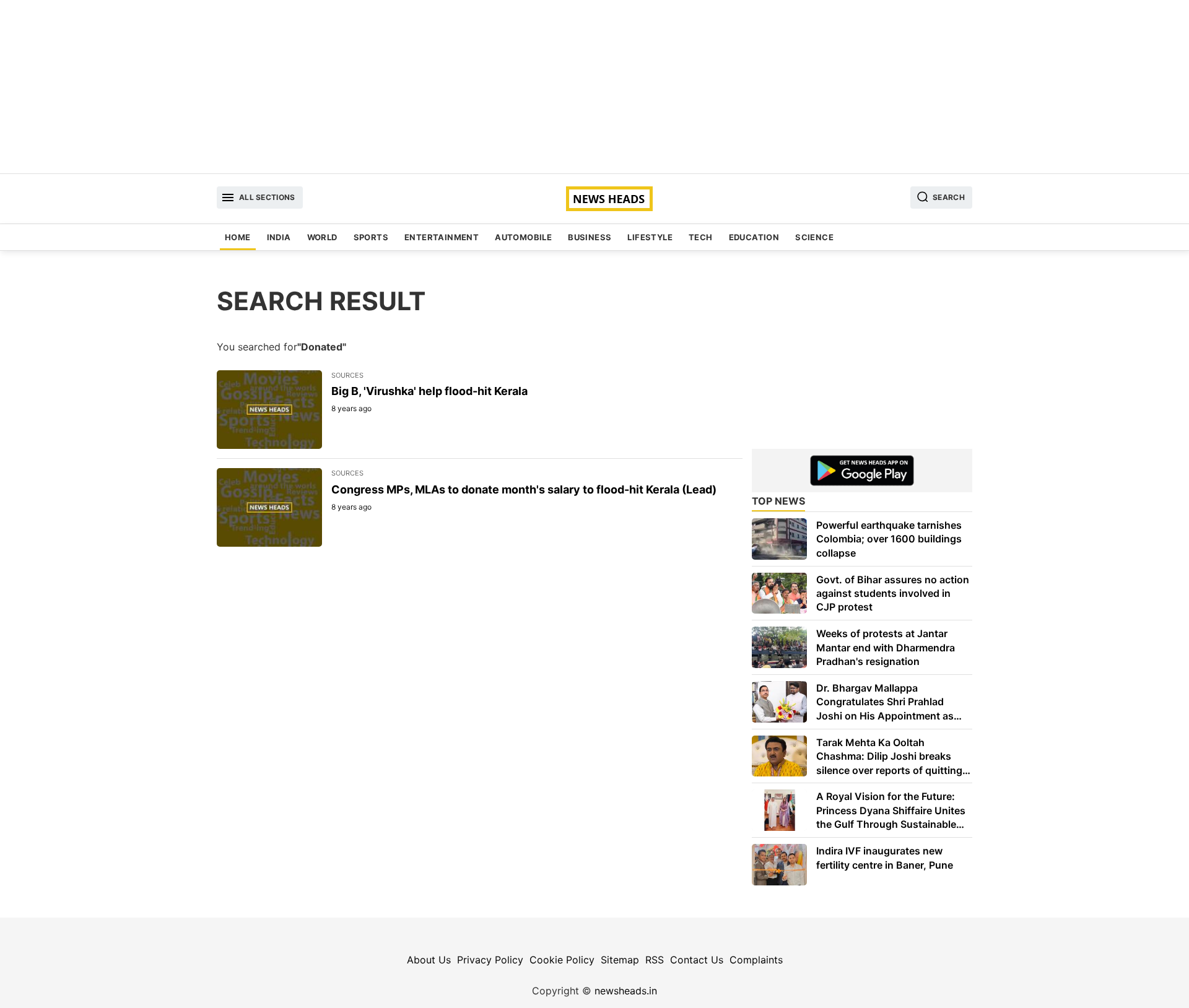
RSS (654, 960)
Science (814, 237)
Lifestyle (650, 237)
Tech (701, 237)
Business (589, 237)
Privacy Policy (490, 960)
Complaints (756, 960)
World (322, 237)
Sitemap (620, 960)
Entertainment (441, 237)
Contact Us (696, 960)
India (279, 237)
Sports (371, 237)
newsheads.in (625, 990)
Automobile (523, 237)
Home (238, 237)
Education (754, 237)
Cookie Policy (561, 960)
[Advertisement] (594, 86)
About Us (429, 960)
